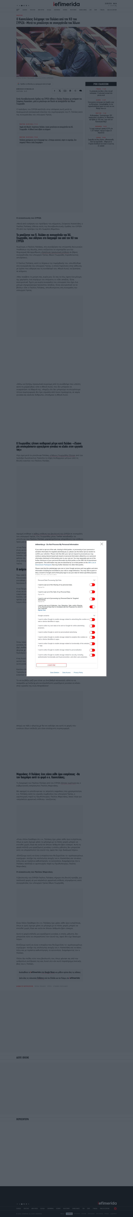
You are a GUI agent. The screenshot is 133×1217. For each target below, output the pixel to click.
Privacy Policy (78, 672)
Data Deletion (54, 672)
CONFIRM (51, 665)
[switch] (92, 584)
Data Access (66, 672)
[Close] (102, 545)
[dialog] (66, 608)
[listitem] (66, 580)
